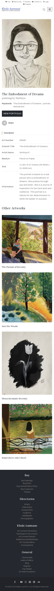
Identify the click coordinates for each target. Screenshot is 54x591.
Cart (8, 2)
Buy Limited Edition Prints (27, 486)
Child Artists (27, 507)
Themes (27, 492)
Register (28, 4)
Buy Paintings (27, 481)
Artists (27, 504)
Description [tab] (9, 133)
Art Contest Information (27, 531)
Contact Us (38, 2)
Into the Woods (10, 326)
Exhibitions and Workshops (27, 539)
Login (47, 2)
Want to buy (17, 2)
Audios (23, 560)
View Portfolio (12, 113)
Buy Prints (27, 483)
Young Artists (27, 510)
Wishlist (27, 2)
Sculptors (27, 513)
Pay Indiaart (27, 569)
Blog (27, 563)
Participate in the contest (27, 534)
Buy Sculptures (27, 489)
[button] (44, 10)
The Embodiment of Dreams (27, 103)
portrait (46, 103)
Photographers (27, 519)
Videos (30, 560)
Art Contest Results (27, 537)
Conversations (27, 545)
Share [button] (9, 123)
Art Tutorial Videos (27, 542)
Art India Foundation (27, 572)
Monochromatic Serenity (14, 398)
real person (18, 106)
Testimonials (27, 558)
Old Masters (27, 516)
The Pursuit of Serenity (14, 267)
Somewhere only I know (14, 457)
